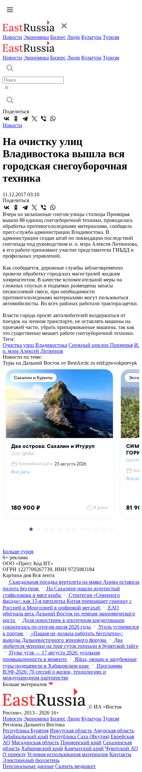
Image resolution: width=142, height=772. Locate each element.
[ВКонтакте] (7, 119)
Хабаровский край (42, 748)
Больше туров (18, 551)
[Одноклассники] (16, 119)
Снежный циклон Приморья (100, 345)
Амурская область (113, 730)
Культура (91, 37)
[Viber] (44, 119)
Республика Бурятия (26, 730)
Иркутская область (71, 730)
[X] (34, 119)
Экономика (36, 37)
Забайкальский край (25, 736)
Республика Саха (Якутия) (79, 736)
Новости (12, 37)
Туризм (111, 37)
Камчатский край (84, 748)
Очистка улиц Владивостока (35, 345)
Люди (73, 37)
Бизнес (58, 37)
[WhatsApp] (53, 119)
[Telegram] (25, 119)
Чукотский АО (121, 748)
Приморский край (80, 742)
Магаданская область (35, 742)
